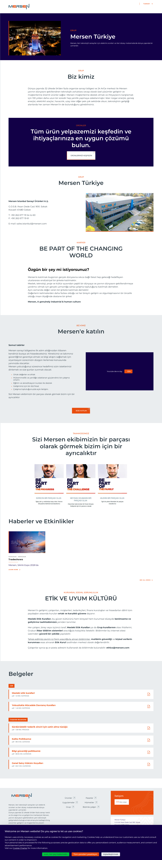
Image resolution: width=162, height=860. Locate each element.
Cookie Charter (20, 848)
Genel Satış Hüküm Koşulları (27, 763)
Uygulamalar (68, 802)
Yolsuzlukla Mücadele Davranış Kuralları (34, 705)
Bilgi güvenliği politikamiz (26, 751)
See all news (145, 580)
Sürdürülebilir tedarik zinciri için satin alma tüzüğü (39, 727)
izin (129, 371)
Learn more (13, 569)
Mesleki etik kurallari (23, 693)
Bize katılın (81, 411)
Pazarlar (89, 798)
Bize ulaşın (123, 802)
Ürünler (68, 798)
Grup (68, 807)
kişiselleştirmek (110, 854)
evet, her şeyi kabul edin (55, 854)
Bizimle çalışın (89, 807)
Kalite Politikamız (21, 739)
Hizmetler (89, 802)
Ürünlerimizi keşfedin (81, 155)
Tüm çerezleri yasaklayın (85, 854)
